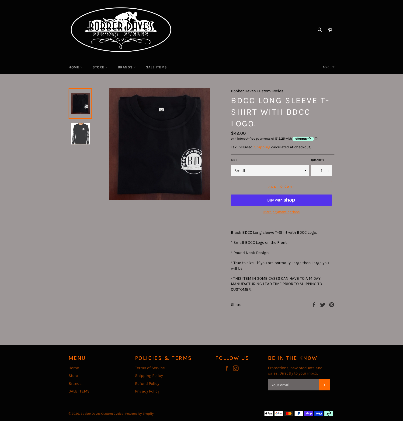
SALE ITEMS (156, 67)
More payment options (281, 212)
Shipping (262, 147)
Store (99, 67)
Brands (126, 67)
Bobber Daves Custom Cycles (102, 413)
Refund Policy (147, 383)
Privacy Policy (147, 391)
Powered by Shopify (139, 413)
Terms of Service (150, 367)
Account (328, 67)
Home (74, 67)
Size (234, 160)
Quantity (317, 160)
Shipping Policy (149, 375)
